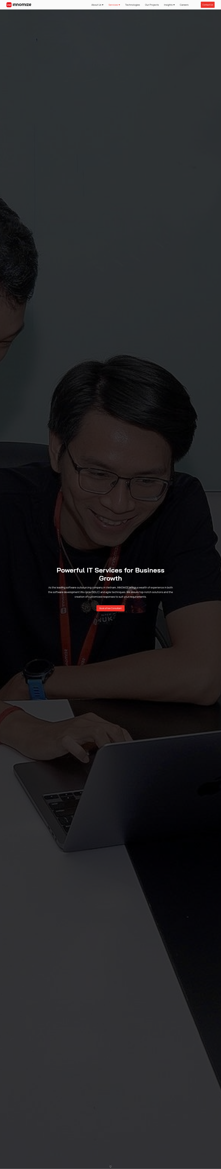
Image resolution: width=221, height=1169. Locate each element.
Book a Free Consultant (110, 608)
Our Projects (152, 4)
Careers (184, 4)
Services (113, 4)
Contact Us (207, 4)
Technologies (132, 4)
